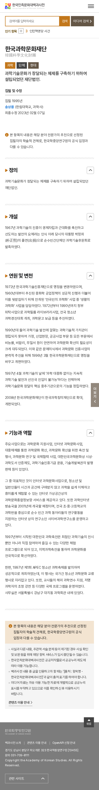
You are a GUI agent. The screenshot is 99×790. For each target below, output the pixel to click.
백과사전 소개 (13, 743)
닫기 (90, 170)
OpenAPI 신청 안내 (63, 743)
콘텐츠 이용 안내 (19, 702)
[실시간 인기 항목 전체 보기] (21, 30)
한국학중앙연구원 (18, 731)
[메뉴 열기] (91, 6)
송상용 (9, 107)
